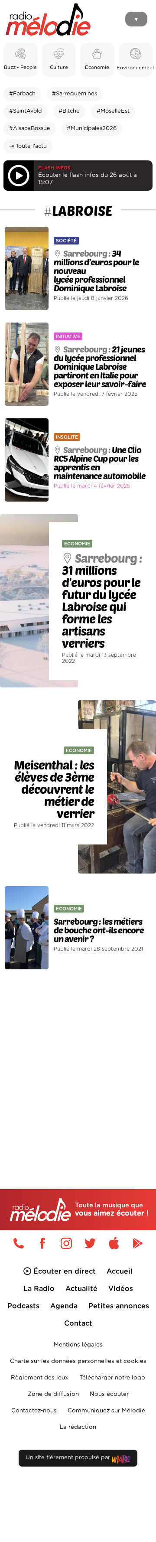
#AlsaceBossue (29, 128)
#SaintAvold (25, 111)
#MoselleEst (113, 111)
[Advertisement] (78, 1061)
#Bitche (69, 111)
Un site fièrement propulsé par (69, 1457)
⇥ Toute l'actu (28, 146)
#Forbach (22, 94)
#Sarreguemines (74, 94)
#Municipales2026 (92, 128)
